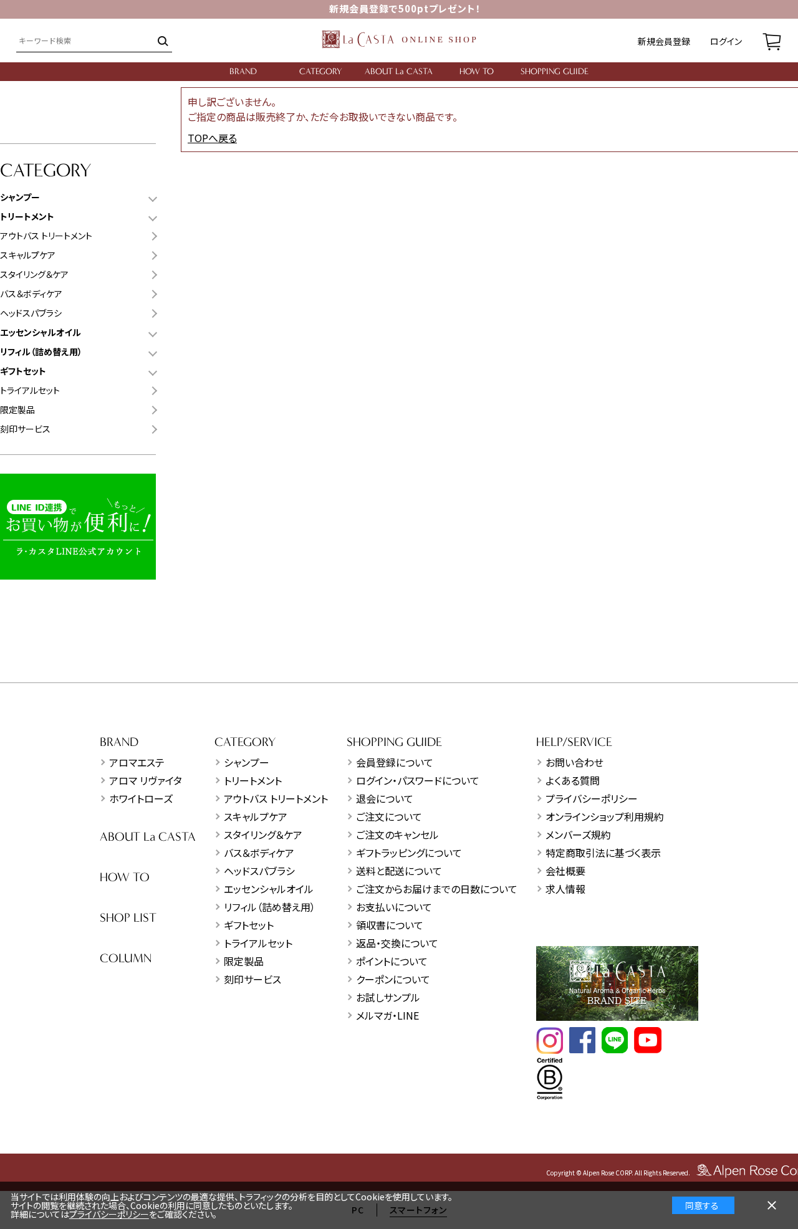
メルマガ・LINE (387, 1015)
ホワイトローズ (141, 798)
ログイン (726, 41)
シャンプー (246, 762)
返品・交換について (397, 942)
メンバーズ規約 (578, 834)
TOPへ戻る (212, 137)
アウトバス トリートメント (46, 235)
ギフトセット (249, 924)
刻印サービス (25, 429)
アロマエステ (137, 762)
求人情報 (565, 888)
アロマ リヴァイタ (145, 780)
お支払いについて (394, 906)
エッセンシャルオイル (269, 888)
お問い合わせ (574, 762)
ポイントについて (392, 961)
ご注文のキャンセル (397, 834)
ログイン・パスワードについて (417, 780)
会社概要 (565, 870)
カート (772, 40)
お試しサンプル (388, 997)
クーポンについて (393, 979)
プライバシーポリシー (592, 798)
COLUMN (125, 958)
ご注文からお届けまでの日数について (436, 888)
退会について (384, 798)
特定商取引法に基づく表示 (603, 852)
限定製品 (17, 409)
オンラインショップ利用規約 (605, 816)
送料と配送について (399, 870)
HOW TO (476, 71)
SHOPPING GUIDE (555, 71)
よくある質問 (573, 780)
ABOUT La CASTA (399, 71)
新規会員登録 (664, 41)
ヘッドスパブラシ (31, 313)
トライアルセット (30, 390)
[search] (161, 40)
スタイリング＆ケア (34, 274)
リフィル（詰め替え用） (269, 906)
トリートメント (253, 780)
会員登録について (394, 762)
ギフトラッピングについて (409, 852)
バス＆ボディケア (31, 293)
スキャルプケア (27, 255)
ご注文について (389, 816)
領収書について (389, 924)
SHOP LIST (128, 918)
